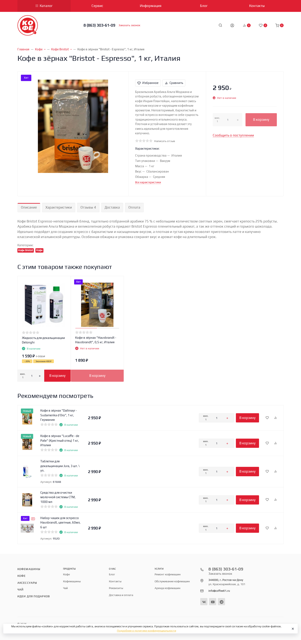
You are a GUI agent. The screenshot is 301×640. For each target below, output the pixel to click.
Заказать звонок (129, 25)
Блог (112, 574)
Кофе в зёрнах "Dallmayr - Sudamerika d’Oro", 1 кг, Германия (58, 415)
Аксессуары (27, 582)
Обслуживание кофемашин (172, 581)
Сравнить (176, 83)
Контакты (115, 581)
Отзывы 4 (88, 207)
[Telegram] (221, 601)
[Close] (293, 628)
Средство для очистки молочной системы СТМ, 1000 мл (58, 497)
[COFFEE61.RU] (27, 25)
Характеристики (58, 207)
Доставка (112, 207)
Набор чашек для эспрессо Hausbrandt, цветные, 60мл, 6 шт (60, 522)
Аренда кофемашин (167, 588)
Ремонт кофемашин (168, 574)
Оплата (134, 207)
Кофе (39, 250)
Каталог (46, 6)
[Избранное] (267, 418)
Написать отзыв (164, 141)
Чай (20, 589)
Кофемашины (28, 569)
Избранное (150, 83)
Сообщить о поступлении (233, 135)
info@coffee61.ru (219, 590)
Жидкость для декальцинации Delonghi (43, 340)
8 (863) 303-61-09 (99, 25)
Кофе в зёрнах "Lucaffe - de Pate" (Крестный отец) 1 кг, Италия (59, 440)
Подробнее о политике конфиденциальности (146, 630)
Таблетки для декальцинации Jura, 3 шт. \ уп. (60, 465)
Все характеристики (148, 182)
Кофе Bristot (25, 250)
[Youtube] (212, 601)
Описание (29, 207)
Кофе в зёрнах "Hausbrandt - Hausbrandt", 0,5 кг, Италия (95, 340)
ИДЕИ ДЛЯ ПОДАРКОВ (33, 596)
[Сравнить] (275, 418)
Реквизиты (116, 588)
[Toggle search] (220, 25)
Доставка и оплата (121, 595)
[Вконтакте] (203, 601)
